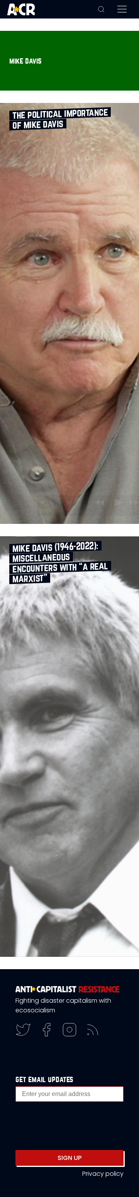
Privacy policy (103, 1173)
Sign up (69, 1157)
